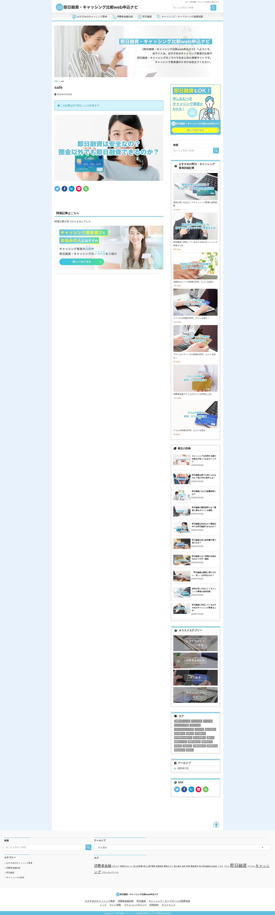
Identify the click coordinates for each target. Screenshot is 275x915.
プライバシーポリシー (135, 905)
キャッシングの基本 (15, 877)
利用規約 (154, 905)
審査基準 (207, 742)
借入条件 (179, 733)
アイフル (196, 721)
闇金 (200, 866)
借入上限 (210, 729)
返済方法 (179, 750)
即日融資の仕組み (183, 737)
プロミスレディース (184, 729)
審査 (211, 737)
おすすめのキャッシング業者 (92, 16)
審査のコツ (180, 742)
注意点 (187, 746)
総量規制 (212, 746)
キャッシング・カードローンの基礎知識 (182, 16)
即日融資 (147, 16)
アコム (208, 721)
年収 (178, 746)
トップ (103, 905)
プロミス (195, 725)
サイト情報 (115, 905)
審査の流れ (194, 742)
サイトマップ (168, 905)
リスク (199, 729)
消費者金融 (199, 746)
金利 (190, 750)
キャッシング (181, 725)
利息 (190, 733)
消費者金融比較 (124, 16)
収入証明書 (199, 737)
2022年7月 (183, 768)
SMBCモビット (182, 721)
